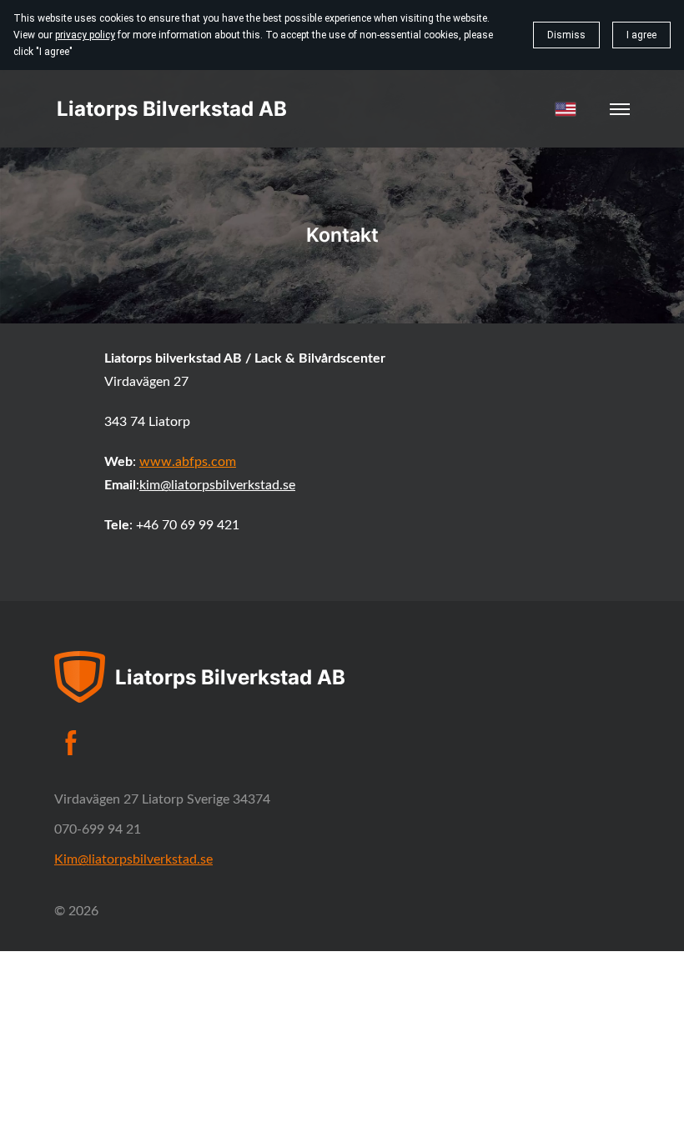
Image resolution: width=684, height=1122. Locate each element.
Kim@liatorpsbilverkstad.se (133, 859)
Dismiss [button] (566, 35)
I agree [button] (641, 35)
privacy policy (85, 35)
